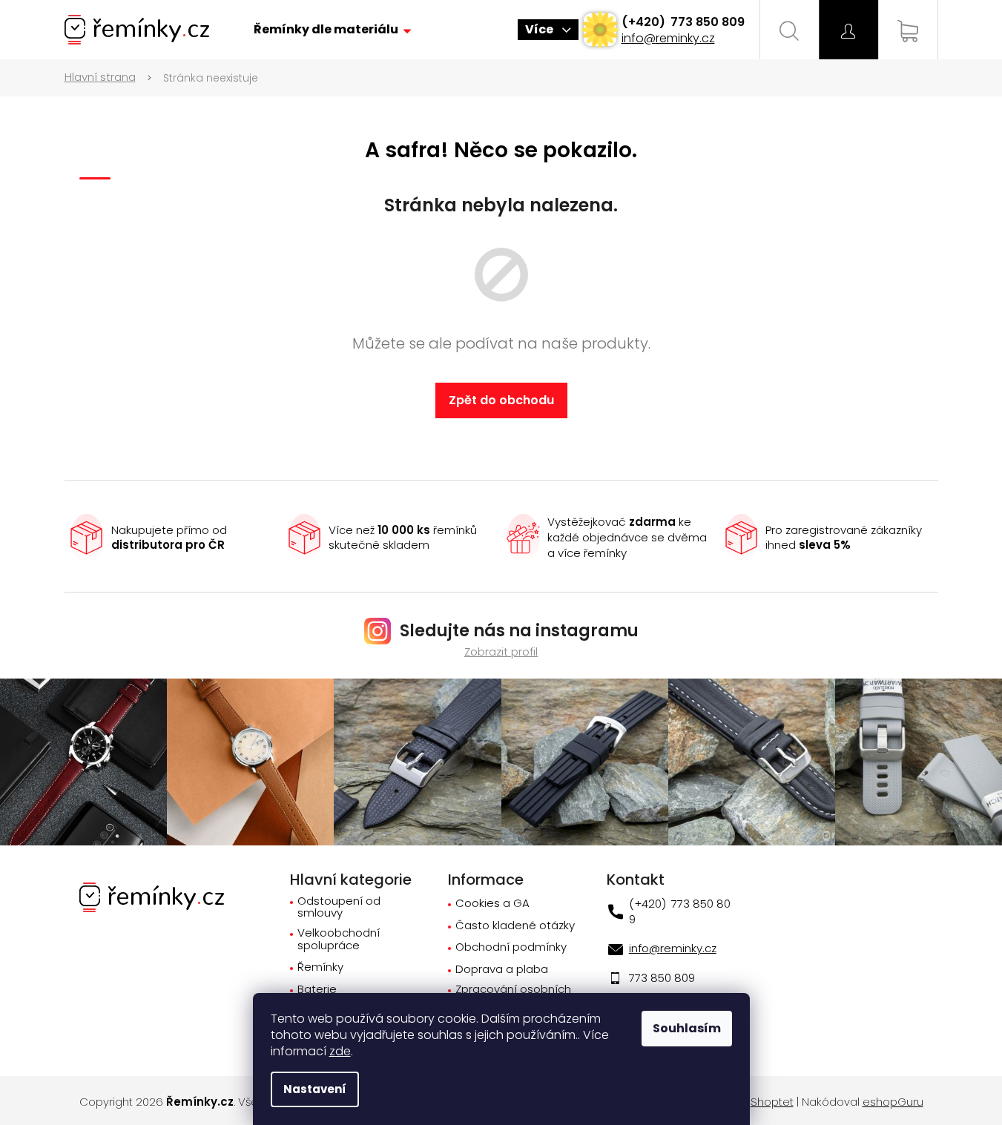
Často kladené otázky (515, 926)
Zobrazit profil (501, 651)
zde (340, 1051)
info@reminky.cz (668, 38)
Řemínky (320, 967)
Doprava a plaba (501, 969)
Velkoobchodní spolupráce (338, 939)
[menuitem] (332, 29)
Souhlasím (687, 1028)
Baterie (317, 989)
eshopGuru (893, 1102)
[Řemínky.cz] (151, 896)
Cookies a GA (492, 903)
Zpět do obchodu (501, 400)
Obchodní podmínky (511, 947)
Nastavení (314, 1089)
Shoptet (772, 1102)
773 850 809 (706, 21)
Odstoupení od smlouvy (338, 907)
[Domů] (108, 78)
